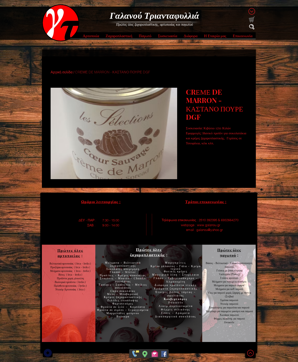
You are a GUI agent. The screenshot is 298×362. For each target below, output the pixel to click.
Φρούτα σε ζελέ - (115, 306)
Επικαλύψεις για (218, 307)
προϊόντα (71, 282)
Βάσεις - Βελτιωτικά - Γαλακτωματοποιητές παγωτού (229, 264)
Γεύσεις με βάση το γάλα (229, 270)
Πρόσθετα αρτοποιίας (66, 285)
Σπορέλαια (190, 274)
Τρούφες (106, 284)
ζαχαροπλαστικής (184, 288)
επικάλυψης (129, 300)
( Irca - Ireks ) (81, 267)
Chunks (140, 278)
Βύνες (62, 274)
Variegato (225, 274)
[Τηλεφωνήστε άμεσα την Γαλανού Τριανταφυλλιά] (135, 352)
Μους (111, 294)
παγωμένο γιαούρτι (236, 281)
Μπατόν (124, 278)
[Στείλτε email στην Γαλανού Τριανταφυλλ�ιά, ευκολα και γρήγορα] (155, 352)
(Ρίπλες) (235, 274)
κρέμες (182, 271)
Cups (115, 291)
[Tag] (48, 352)
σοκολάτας (123, 281)
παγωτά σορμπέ (236, 285)
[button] (90, 37)
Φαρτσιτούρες (123, 303)
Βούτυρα (123, 316)
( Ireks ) (81, 282)
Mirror (130, 272)
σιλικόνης (182, 309)
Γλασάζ (116, 272)
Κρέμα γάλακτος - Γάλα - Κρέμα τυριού (176, 267)
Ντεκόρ (224, 303)
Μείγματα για (219, 281)
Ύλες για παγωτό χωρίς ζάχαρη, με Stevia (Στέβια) (229, 294)
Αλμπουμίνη (175, 281)
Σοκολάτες (114, 269)
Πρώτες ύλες (149, 249)
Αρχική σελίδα (61, 72)
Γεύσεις (224, 277)
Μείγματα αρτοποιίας (61, 271)
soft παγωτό (236, 289)
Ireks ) (83, 285)
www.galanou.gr (208, 225)
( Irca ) (81, 289)
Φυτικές (170, 271)
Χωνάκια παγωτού (229, 315)
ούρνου (133, 313)
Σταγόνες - (109, 278)
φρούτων (233, 277)
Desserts (175, 302)
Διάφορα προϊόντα (170, 285)
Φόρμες (167, 309)
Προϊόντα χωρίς (65, 278)
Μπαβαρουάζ (128, 294)
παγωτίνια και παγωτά (238, 307)
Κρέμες (110, 297)
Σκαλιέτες (124, 284)
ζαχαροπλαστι (129, 297)
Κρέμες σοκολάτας (131, 275)
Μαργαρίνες (175, 262)
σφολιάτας (175, 295)
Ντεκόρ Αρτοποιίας (66, 289)
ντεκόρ (191, 285)
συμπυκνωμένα (181, 306)
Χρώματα (161, 288)
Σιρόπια (224, 300)
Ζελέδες (113, 300)
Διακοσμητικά (167, 316)
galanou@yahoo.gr (209, 230)
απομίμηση (130, 269)
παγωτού (233, 300)
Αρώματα (182, 313)
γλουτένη (79, 278)
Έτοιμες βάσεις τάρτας (174, 292)
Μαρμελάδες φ (117, 313)
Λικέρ (164, 306)
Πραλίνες (107, 275)
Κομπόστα (137, 306)
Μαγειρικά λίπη (165, 274)
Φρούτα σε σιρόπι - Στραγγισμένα (123, 309)
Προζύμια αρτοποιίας (61, 267)
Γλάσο (159, 278)
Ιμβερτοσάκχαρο (182, 278)
